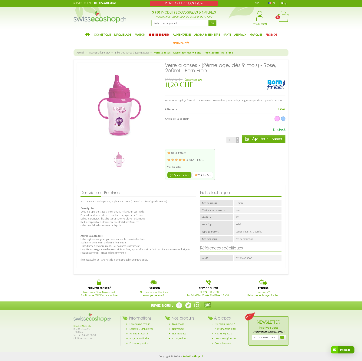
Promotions (178, 324)
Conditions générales (225, 338)
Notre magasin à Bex (225, 328)
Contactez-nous (223, 343)
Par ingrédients (180, 338)
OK (212, 23)
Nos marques (179, 333)
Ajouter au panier (267, 138)
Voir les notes (174, 166)
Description (91, 192)
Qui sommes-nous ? (225, 324)
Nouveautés (178, 328)
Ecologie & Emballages (141, 328)
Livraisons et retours (140, 324)
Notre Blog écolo (223, 333)
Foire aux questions (139, 343)
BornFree (112, 192)
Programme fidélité (139, 338)
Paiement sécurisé (139, 333)
